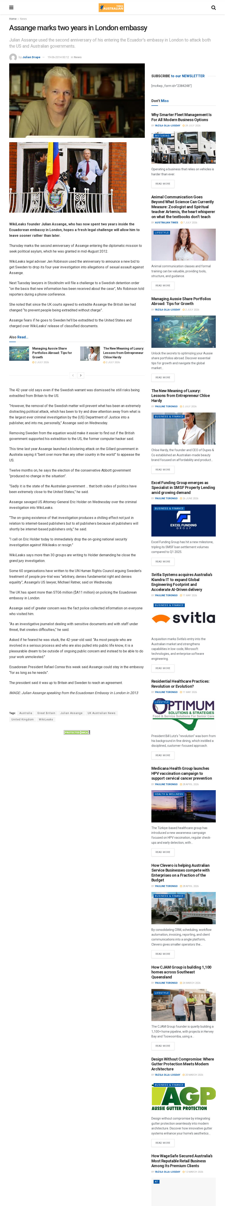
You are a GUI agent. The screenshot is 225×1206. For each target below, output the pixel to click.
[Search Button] (213, 7)
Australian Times (166, 222)
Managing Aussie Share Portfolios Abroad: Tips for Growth (52, 353)
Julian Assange (71, 713)
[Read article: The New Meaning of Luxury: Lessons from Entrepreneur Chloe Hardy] (90, 353)
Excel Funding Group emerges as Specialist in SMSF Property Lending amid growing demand (183, 487)
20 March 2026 (194, 1074)
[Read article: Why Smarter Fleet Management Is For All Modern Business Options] (183, 148)
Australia (25, 713)
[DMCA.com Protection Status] (77, 732)
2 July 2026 (41, 362)
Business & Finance (169, 416)
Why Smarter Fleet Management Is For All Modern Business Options (181, 117)
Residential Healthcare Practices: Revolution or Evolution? (180, 684)
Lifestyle (162, 232)
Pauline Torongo (166, 406)
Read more (165, 182)
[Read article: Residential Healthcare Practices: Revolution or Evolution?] (183, 714)
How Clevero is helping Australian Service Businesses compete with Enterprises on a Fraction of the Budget (180, 873)
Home (12, 18)
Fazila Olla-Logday (167, 125)
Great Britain (46, 713)
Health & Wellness (169, 794)
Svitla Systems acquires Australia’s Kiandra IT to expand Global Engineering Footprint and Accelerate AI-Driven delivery (181, 582)
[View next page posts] (81, 375)
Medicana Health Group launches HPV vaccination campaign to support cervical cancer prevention (181, 773)
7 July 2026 (190, 222)
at (156, 319)
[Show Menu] (11, 7)
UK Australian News (102, 713)
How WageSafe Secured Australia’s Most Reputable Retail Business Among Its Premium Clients (181, 1161)
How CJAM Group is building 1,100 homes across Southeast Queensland (181, 972)
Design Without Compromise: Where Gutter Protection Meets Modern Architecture (182, 1064)
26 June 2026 (190, 498)
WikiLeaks (46, 719)
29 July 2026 (192, 125)
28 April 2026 (190, 784)
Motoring (162, 135)
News (23, 18)
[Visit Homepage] (111, 7)
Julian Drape (31, 57)
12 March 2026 (194, 1171)
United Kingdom (22, 719)
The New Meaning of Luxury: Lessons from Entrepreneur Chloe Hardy (123, 353)
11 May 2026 (189, 595)
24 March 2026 (191, 983)
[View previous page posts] (73, 375)
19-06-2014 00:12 (58, 57)
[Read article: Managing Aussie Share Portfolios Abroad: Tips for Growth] (19, 353)
